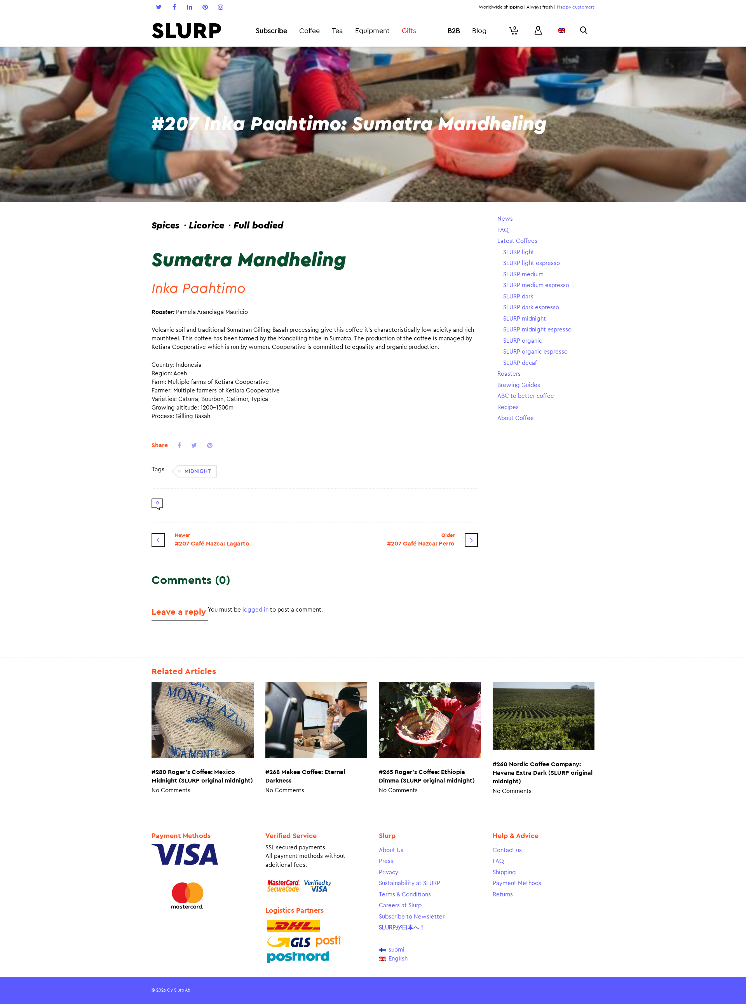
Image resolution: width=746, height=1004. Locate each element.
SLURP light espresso (531, 263)
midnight (198, 471)
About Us (391, 850)
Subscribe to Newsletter (411, 917)
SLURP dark (518, 297)
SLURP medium (523, 274)
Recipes (508, 407)
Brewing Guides (518, 385)
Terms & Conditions (405, 895)
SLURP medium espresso (536, 285)
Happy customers (575, 7)
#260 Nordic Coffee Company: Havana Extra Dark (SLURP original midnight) (543, 772)
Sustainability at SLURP (409, 883)
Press (386, 861)
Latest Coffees (517, 241)
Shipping (504, 872)
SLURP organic (522, 341)
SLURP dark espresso (531, 307)
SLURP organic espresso (535, 352)
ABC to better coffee (525, 396)
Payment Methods (517, 883)
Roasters (509, 374)
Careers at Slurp (400, 905)
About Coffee (515, 418)
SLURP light (518, 252)
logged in (255, 610)
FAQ (503, 230)
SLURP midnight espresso (537, 330)
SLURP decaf (520, 363)
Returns (503, 895)
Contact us (507, 850)
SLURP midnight (524, 319)
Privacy (388, 872)
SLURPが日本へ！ (402, 928)
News (505, 219)
